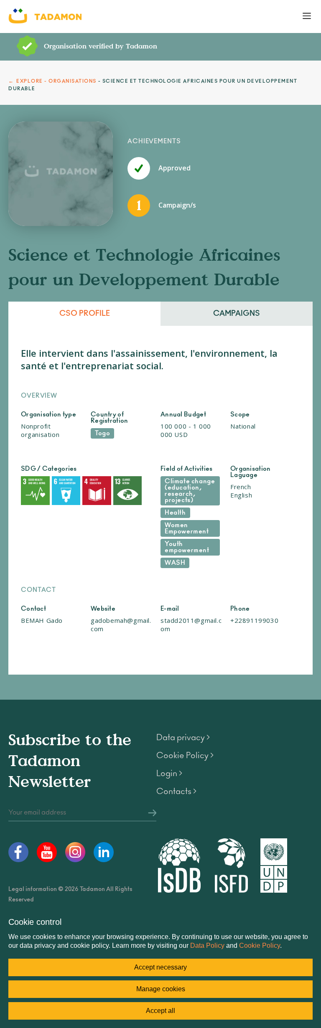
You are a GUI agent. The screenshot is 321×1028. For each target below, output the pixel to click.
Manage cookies (160, 988)
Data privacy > (183, 738)
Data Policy (207, 945)
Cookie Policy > (185, 755)
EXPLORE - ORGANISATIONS (56, 81)
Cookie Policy (259, 945)
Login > (169, 773)
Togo (102, 433)
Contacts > (176, 791)
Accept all (160, 1010)
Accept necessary (160, 967)
